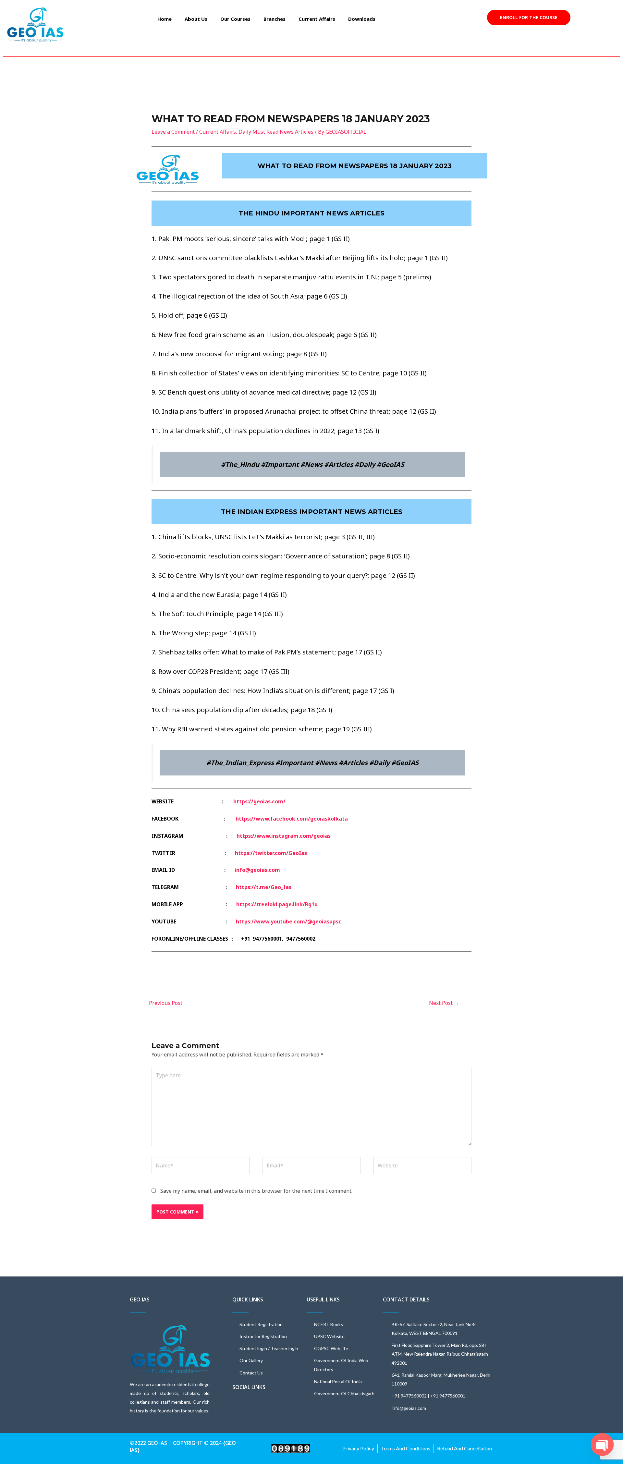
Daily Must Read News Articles (275, 131)
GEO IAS (140, 1299)
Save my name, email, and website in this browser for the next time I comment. (256, 1190)
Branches (274, 19)
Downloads (361, 19)
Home (164, 19)
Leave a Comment (173, 131)
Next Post (444, 1002)
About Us (196, 19)
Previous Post (162, 1002)
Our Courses (235, 19)
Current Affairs (317, 19)
